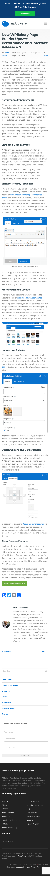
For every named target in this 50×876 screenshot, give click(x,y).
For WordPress (7, 841)
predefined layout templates (29, 298)
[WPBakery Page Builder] (18, 24)
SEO (3, 367)
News (4, 697)
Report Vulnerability (9, 827)
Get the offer (25, 14)
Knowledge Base (33, 816)
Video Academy (8, 812)
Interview (6, 691)
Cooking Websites (10, 685)
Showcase (6, 702)
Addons (5, 809)
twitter (27, 867)
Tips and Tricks (8, 708)
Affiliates (5, 824)
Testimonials (32, 812)
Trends (5, 714)
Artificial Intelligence (35, 805)
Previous (8, 651)
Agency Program (33, 824)
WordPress (22, 856)
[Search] (46, 671)
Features (5, 801)
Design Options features (33, 524)
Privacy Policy (36, 867)
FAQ (28, 809)
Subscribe (25, 755)
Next (44, 651)
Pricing (4, 805)
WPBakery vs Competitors (12, 820)
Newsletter (6, 816)
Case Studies (7, 680)
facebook (19, 867)
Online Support (33, 801)
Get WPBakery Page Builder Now (14, 583)
